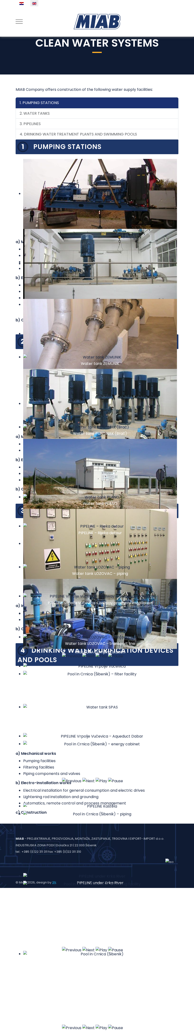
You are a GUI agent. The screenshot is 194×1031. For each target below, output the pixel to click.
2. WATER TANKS (35, 113)
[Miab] (97, 21)
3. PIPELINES (30, 124)
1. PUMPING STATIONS (39, 102)
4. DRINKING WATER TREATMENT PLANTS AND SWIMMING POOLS (78, 134)
